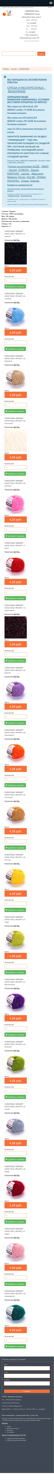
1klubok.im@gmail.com (15, 1406)
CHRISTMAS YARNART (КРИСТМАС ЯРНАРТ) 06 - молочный (15, 420)
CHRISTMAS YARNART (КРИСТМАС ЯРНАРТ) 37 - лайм (15, 919)
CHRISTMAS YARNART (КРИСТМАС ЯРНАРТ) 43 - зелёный (15, 1044)
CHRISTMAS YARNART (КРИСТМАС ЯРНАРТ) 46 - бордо (15, 1169)
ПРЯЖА (6, 69)
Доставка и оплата (13, 7)
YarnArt (14, 69)
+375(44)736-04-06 (13, 196)
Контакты (30, 7)
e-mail (6, 1372)
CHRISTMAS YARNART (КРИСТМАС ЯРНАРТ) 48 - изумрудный (15, 1293)
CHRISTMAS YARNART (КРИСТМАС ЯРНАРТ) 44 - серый (15, 1106)
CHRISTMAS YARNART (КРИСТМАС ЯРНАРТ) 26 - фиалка (15, 670)
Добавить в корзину (16, 286)
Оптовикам (23, 7)
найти (41, 53)
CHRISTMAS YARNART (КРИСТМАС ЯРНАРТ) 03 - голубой (15, 296)
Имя (6, 1365)
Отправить (26, 1391)
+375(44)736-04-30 (26, 196)
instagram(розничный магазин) (16, 1440)
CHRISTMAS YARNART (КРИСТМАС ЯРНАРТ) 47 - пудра (15, 1231)
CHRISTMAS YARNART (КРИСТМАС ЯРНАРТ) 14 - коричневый (15, 607)
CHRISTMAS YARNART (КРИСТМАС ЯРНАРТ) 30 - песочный (15, 794)
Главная (4, 7)
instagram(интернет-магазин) (16, 1438)
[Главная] (8, 13)
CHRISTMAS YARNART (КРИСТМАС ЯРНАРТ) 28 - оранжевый (15, 732)
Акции (9, 1426)
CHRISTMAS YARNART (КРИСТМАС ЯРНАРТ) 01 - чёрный (15, 233)
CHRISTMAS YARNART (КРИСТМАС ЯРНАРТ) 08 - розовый (15, 483)
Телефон (7, 1380)
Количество (9, 276)
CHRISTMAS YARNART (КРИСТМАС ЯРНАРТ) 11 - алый (15, 545)
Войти (50, 7)
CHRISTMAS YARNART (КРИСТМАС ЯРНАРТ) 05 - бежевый (15, 358)
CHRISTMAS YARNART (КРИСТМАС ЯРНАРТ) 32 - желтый (15, 857)
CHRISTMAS (24, 69)
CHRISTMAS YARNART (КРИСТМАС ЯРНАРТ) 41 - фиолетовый (15, 982)
